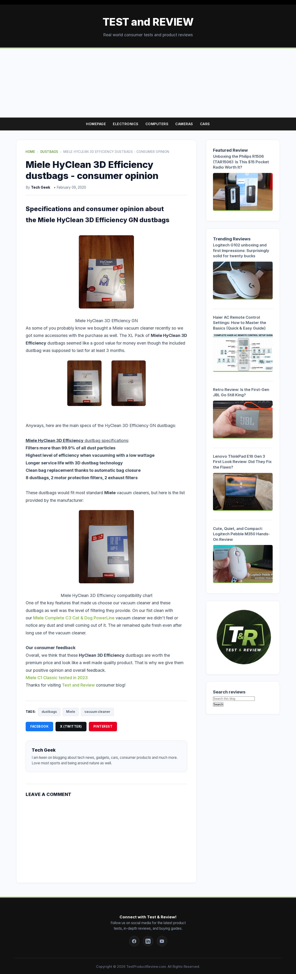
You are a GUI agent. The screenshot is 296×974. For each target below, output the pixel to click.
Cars (205, 124)
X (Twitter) (71, 726)
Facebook (39, 726)
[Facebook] (134, 941)
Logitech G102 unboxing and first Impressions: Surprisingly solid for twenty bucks (241, 250)
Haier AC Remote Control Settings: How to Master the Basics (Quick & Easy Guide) (239, 322)
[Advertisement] (148, 83)
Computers (157, 124)
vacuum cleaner (97, 712)
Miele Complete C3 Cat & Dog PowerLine (73, 617)
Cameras (184, 124)
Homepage (96, 124)
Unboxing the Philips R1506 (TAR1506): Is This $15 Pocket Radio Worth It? (241, 161)
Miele (70, 712)
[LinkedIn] (148, 941)
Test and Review (78, 685)
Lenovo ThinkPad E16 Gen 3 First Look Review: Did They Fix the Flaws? (242, 461)
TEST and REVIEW (148, 22)
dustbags (49, 712)
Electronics (126, 124)
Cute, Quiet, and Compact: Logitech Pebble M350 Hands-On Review (241, 534)
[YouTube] (162, 941)
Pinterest (103, 726)
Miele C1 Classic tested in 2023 (57, 677)
